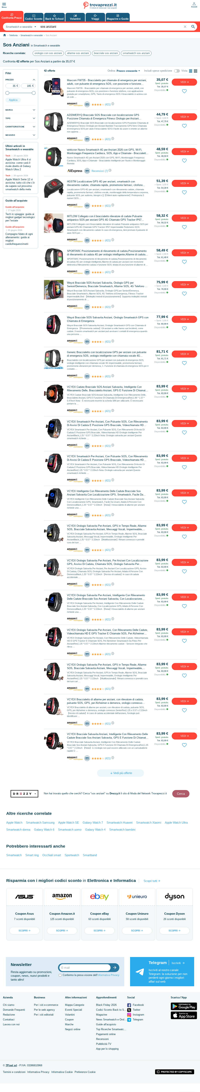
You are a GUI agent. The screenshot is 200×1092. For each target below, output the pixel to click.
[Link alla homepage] (4, 35)
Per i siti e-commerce (46, 1004)
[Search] (193, 27)
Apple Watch (14, 822)
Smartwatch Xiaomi (148, 822)
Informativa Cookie (62, 1072)
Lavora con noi (11, 1024)
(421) (108, 104)
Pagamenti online (106, 1034)
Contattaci (8, 1019)
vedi (183, 82)
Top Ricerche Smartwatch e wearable (117, 1029)
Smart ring (32, 855)
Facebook (138, 1004)
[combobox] (20, 27)
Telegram (137, 1019)
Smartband (90, 855)
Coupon (69, 1019)
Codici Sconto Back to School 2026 (116, 1009)
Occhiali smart (51, 855)
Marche (69, 1024)
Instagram (138, 1014)
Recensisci (98, 171)
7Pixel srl (11, 1065)
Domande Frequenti (14, 1009)
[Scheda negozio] (75, 104)
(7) (106, 171)
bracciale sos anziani (106, 53)
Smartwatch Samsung (40, 822)
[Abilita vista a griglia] (195, 71)
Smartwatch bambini (122, 829)
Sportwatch (72, 855)
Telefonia (13, 35)
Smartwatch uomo (69, 829)
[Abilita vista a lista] (190, 71)
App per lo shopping (107, 1048)
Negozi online (72, 1029)
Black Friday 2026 (106, 1004)
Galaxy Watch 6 (44, 829)
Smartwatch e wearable (32, 35)
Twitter (136, 1009)
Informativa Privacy (108, 974)
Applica (13, 100)
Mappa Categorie (74, 1004)
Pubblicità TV (103, 1043)
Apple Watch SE (68, 822)
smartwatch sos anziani (136, 53)
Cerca (181, 793)
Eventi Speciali (73, 1009)
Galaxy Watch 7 (93, 822)
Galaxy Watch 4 (95, 829)
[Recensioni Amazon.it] (98, 104)
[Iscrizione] (115, 967)
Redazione (9, 1014)
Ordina (111, 70)
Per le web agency (44, 1009)
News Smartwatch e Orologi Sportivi (116, 1019)
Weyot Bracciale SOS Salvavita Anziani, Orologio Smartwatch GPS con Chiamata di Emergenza (107, 319)
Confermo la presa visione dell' (91, 974)
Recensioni (102, 1039)
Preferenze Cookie (85, 1072)
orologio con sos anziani (48, 53)
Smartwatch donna (18, 829)
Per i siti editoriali (44, 1014)
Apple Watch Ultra (176, 822)
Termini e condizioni (14, 1072)
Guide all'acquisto (106, 1024)
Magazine (101, 1014)
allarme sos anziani (78, 53)
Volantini (70, 1014)
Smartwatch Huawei (119, 822)
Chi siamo (8, 1004)
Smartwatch (14, 855)
